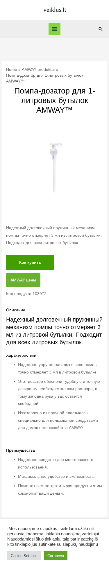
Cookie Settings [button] (24, 556)
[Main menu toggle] (54, 29)
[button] (100, 29)
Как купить (30, 262)
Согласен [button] (55, 556)
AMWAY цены (23, 280)
